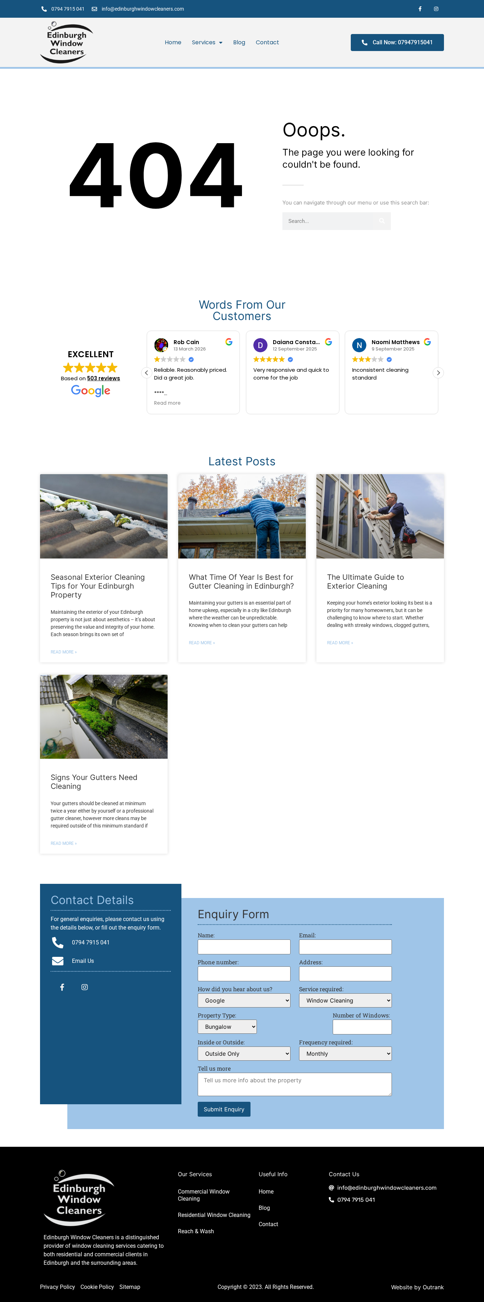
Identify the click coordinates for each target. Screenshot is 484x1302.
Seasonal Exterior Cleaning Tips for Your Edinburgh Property (98, 586)
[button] (438, 372)
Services (203, 42)
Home (173, 42)
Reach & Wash (196, 1231)
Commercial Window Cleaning (204, 1195)
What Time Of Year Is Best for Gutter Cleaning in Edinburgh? (241, 581)
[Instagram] (436, 9)
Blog (239, 42)
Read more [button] (167, 403)
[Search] (382, 221)
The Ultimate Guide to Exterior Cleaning (365, 581)
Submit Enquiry (224, 1109)
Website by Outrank (417, 1287)
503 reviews (103, 378)
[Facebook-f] (420, 9)
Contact (267, 42)
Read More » (64, 652)
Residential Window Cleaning (214, 1215)
